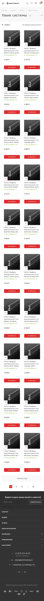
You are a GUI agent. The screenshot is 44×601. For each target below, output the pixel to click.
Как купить (6, 545)
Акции (4, 517)
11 (33, 487)
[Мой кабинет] (36, 3)
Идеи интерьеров (9, 528)
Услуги (4, 523)
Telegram (24, 572)
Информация (7, 539)
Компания (6, 534)
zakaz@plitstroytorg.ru (24, 560)
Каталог (5, 512)
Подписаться (35, 502)
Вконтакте (19, 572)
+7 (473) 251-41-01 (22, 553)
